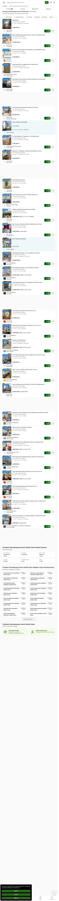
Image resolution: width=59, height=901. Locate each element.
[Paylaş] (54, 2)
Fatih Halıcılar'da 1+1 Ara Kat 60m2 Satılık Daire (25, 194)
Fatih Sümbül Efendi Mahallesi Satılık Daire (9, 583)
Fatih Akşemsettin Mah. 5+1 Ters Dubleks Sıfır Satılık (26, 253)
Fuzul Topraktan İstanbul (19, 238)
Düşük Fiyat (52, 17)
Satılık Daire (15, 20)
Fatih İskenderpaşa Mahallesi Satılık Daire (9, 614)
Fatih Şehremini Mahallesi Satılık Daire (10, 578)
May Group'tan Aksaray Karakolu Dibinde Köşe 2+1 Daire (27, 224)
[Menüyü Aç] (4, 2)
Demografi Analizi (14, 630)
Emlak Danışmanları (41, 630)
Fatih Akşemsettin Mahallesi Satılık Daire (38, 583)
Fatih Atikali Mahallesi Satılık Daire (38, 614)
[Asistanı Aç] (54, 893)
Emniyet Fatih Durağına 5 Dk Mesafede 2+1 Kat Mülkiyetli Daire (28, 49)
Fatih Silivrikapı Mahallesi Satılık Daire (37, 578)
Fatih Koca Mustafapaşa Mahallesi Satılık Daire (37, 573)
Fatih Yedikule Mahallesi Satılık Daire (37, 599)
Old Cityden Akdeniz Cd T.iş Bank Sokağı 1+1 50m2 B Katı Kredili (29, 515)
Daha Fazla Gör (28, 619)
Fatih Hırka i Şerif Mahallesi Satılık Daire (38, 594)
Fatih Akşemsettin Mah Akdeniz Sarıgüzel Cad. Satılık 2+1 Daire (28, 354)
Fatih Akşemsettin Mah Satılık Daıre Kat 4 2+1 (24, 310)
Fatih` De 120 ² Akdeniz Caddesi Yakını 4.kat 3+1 (24, 369)
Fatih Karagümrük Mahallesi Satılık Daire (11, 604)
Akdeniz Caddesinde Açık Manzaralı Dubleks (23, 209)
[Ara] (47, 2)
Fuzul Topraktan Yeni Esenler (19, 122)
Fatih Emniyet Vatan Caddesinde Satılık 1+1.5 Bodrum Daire (27, 442)
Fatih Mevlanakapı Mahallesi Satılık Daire (11, 589)
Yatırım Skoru (9, 17)
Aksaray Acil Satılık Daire (19, 340)
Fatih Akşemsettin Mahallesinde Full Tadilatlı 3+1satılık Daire (28, 456)
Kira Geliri (30, 17)
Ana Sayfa (4, 6)
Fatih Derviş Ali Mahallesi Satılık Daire (10, 609)
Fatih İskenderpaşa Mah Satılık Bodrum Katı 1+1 (24, 486)
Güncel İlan (44, 17)
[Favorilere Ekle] (52, 31)
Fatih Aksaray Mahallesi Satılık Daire (10, 594)
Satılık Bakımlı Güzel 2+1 (18, 179)
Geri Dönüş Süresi (20, 17)
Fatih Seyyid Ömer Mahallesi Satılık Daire (11, 573)
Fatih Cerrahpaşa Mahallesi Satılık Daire (11, 599)
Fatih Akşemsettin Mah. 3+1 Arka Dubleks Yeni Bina (25, 267)
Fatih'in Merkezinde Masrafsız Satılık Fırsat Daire (25, 107)
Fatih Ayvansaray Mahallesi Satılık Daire (38, 604)
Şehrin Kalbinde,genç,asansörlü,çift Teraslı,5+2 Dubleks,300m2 (28, 35)
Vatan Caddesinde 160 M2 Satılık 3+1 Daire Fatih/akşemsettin (28, 384)
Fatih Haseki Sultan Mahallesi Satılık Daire (38, 609)
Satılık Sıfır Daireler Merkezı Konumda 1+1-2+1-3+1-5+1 (26, 325)
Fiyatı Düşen (37, 17)
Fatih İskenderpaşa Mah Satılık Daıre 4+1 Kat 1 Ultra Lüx (27, 471)
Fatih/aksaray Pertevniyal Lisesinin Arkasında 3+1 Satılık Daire (28, 79)
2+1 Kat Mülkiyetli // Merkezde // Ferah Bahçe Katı (25, 136)
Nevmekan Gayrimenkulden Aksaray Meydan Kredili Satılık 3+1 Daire (30, 412)
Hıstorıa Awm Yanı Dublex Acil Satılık (22, 427)
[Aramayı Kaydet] (51, 2)
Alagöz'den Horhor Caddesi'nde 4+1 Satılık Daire (25, 64)
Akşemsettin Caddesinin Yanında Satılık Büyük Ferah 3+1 (27, 151)
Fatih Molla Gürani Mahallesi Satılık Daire (38, 589)
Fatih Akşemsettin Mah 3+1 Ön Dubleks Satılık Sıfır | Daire (27, 282)
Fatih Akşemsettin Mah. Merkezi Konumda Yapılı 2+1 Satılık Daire (29, 501)
